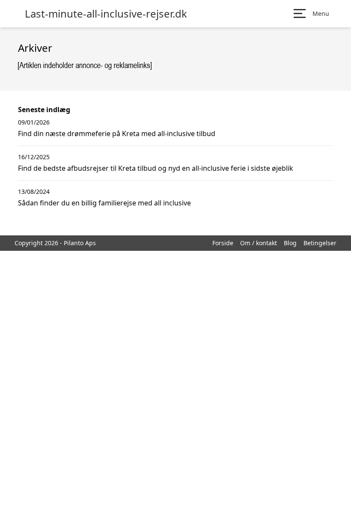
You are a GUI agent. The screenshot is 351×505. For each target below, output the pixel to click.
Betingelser (319, 243)
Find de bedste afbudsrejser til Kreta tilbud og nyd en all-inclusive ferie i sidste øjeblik (155, 168)
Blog (290, 243)
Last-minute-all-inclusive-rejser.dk (106, 14)
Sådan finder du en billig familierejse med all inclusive (104, 203)
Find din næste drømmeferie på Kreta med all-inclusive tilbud (116, 133)
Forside (222, 243)
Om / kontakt (258, 243)
